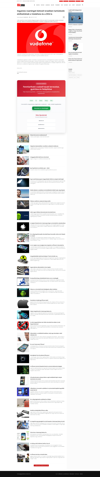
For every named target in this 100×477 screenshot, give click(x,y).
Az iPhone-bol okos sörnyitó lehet (38, 454)
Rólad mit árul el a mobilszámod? (38, 135)
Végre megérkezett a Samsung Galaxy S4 (40, 311)
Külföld (42, 4)
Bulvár (52, 4)
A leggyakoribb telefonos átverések (39, 157)
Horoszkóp (78, 4)
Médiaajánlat (72, 473)
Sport (73, 4)
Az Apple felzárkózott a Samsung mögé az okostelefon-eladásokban (47, 223)
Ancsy (21, 17)
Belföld (38, 4)
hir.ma (21, 473)
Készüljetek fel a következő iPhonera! (39, 355)
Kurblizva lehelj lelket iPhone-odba (39, 410)
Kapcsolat (77, 473)
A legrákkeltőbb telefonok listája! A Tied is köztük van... (44, 256)
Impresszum (60, 473)
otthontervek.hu (41, 128)
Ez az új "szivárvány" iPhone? (37, 344)
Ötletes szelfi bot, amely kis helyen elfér (40, 201)
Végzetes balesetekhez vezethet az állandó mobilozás (44, 146)
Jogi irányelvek (66, 473)
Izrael (78, 77)
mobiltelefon (71, 72)
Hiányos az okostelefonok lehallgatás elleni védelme (43, 289)
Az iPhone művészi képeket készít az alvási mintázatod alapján (46, 366)
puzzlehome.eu (41, 124)
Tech (62, 4)
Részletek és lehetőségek (41, 108)
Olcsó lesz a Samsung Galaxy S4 (38, 432)
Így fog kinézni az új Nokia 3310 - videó (40, 168)
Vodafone (71, 77)
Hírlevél (81, 473)
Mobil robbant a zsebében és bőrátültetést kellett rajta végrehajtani (47, 190)
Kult (70, 4)
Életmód (66, 4)
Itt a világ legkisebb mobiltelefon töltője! (40, 399)
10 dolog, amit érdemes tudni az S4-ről (40, 443)
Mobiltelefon (25, 17)
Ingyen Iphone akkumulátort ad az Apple (40, 267)
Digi (75, 77)
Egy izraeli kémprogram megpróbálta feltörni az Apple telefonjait (47, 179)
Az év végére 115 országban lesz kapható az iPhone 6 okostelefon (47, 245)
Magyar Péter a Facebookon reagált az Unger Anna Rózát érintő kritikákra (75, 31)
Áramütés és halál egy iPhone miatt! (39, 300)
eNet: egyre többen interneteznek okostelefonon (42, 212)
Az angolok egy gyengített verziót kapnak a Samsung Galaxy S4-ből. (47, 421)
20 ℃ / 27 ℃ (20, 1)
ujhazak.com (41, 120)
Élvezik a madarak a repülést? (75, 24)
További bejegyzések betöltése (41, 465)
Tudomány (57, 4)
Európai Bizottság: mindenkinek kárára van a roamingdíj (44, 278)
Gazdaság (48, 4)
